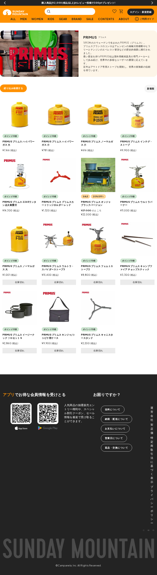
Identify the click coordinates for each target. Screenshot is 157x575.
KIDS (51, 19)
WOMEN (37, 19)
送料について (112, 409)
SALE (90, 19)
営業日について (114, 438)
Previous (5, 3)
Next (152, 3)
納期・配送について (116, 419)
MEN (23, 19)
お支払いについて (115, 428)
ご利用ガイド (147, 18)
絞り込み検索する (13, 88)
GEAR (63, 19)
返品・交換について (116, 447)
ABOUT (124, 19)
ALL (13, 19)
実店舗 (151, 428)
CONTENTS (106, 19)
